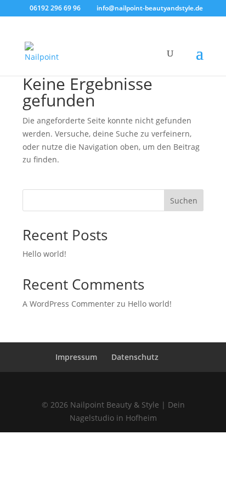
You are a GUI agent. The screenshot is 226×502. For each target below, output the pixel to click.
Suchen (183, 200)
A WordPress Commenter (68, 303)
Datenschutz (135, 357)
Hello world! (44, 254)
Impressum (76, 357)
